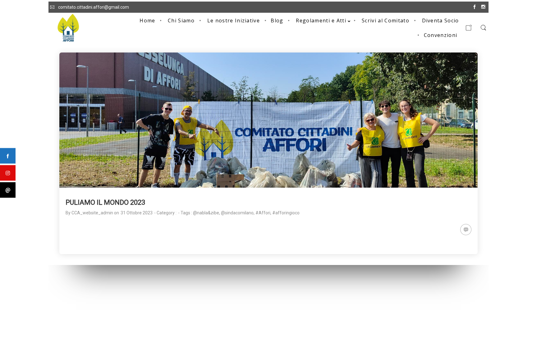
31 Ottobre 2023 (137, 212)
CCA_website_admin (92, 212)
